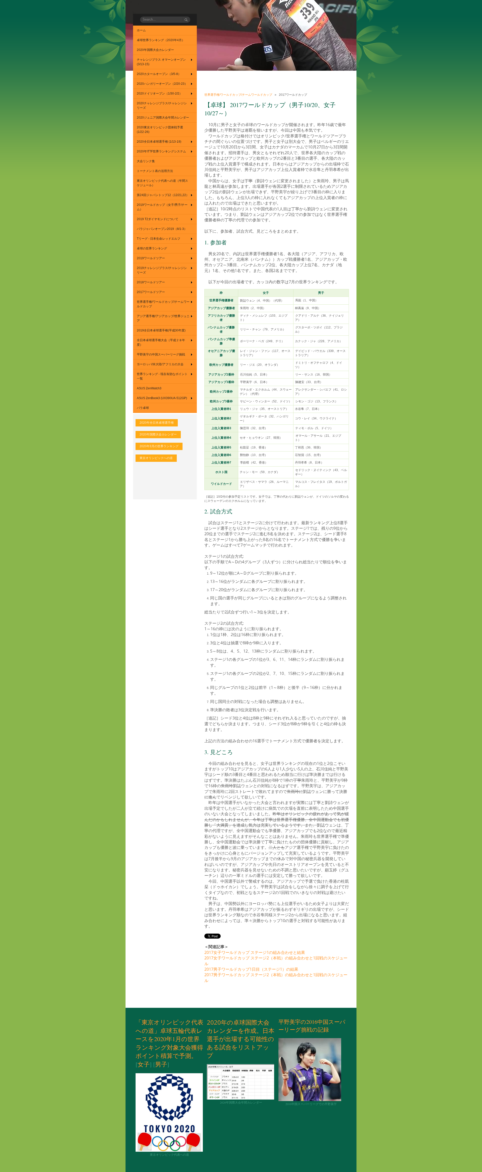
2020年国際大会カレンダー (158, 434)
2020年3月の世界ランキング (159, 446)
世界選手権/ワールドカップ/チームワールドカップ (238, 95)
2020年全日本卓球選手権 (157, 422)
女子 (144, 1064)
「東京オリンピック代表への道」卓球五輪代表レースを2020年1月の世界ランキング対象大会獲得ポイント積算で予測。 (169, 1039)
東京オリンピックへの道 (156, 458)
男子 (161, 1064)
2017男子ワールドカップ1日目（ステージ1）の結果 (251, 969)
